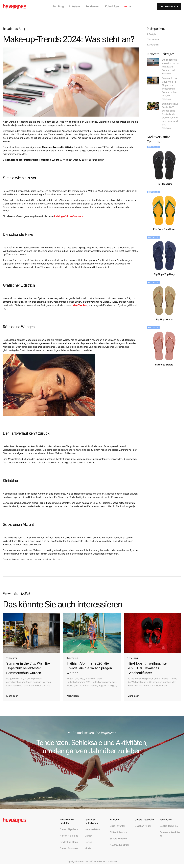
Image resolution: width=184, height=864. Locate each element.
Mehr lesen (166, 74)
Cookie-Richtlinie (169, 825)
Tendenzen (92, 6)
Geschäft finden (143, 825)
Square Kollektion (119, 838)
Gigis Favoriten (117, 825)
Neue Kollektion (93, 829)
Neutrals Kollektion (120, 844)
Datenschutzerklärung (170, 834)
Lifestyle (74, 6)
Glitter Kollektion (118, 832)
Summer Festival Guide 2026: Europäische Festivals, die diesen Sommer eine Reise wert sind (170, 114)
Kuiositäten (112, 6)
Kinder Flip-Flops (69, 842)
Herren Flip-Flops (69, 835)
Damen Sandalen (69, 848)
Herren (88, 842)
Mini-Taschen (80, 305)
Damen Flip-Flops (69, 829)
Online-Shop (167, 6)
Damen (88, 835)
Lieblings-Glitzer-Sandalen (68, 216)
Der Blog (58, 6)
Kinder (88, 848)
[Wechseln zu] (128, 6)
